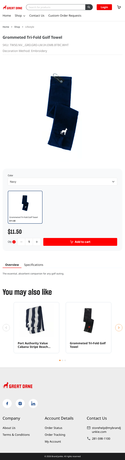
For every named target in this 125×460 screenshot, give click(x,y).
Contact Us (36, 15)
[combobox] (55, 7)
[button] (104, 7)
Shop (18, 15)
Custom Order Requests (64, 15)
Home (7, 15)
